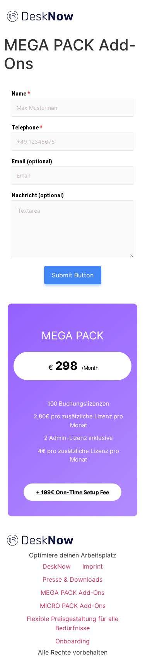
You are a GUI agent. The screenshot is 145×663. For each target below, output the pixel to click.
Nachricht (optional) (38, 195)
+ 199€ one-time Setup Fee (72, 492)
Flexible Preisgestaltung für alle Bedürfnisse (72, 623)
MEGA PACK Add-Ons (72, 592)
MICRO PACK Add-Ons (73, 605)
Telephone (27, 127)
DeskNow (57, 566)
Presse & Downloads (72, 579)
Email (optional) (32, 161)
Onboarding (72, 641)
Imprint (92, 566)
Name (21, 94)
